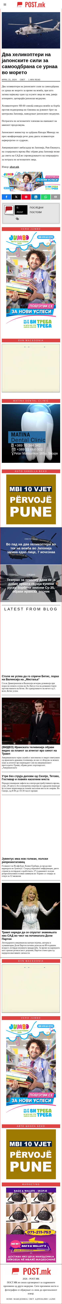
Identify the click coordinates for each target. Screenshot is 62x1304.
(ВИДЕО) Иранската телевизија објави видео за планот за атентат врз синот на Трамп (29, 750)
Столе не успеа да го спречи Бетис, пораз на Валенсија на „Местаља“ (30, 678)
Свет (22, 80)
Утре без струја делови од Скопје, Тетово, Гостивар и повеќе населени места (31, 778)
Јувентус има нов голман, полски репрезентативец (25, 860)
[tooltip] (6, 197)
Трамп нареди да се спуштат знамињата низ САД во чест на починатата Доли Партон (29, 935)
